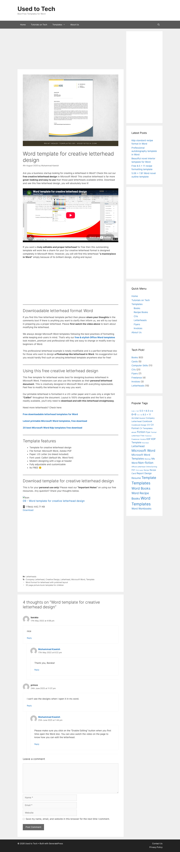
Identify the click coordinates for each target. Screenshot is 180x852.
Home (23, 24)
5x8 (151, 411)
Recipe (146, 470)
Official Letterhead (138, 467)
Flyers (137, 324)
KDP (148, 439)
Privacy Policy (155, 847)
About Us (74, 24)
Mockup (148, 459)
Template (90, 579)
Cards (135, 361)
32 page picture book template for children (45, 585)
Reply (29, 638)
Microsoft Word (78, 579)
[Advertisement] (71, 49)
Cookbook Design (139, 425)
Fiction (141, 432)
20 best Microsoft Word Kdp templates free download (52, 427)
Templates (57, 24)
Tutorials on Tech (39, 24)
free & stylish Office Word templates (95, 337)
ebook (134, 432)
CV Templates (146, 428)
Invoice (143, 439)
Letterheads (31, 576)
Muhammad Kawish (49, 649)
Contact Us (157, 843)
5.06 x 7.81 (135, 411)
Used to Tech (36, 8)
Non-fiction (145, 462)
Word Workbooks (141, 508)
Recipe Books (141, 312)
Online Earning (151, 467)
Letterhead (65, 579)
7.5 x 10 (139, 415)
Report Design (144, 473)
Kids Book (145, 443)
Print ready (139, 470)
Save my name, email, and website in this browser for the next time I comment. (68, 819)
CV (148, 425)
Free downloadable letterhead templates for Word (50, 414)
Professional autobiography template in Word (144, 151)
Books (137, 308)
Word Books (141, 488)
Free (142, 436)
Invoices (138, 328)
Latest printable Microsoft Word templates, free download (55, 421)
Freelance (137, 377)
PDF (133, 470)
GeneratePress (56, 843)
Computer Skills (140, 365)
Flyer (148, 432)
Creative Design (53, 579)
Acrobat (135, 418)
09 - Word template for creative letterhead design (54, 500)
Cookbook (147, 421)
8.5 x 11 (147, 414)
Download (28, 510)
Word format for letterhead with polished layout (47, 582)
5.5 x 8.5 (144, 410)
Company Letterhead (35, 579)
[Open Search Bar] (158, 25)
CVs (136, 316)
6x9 (134, 414)
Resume (136, 477)
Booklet (142, 418)
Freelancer (136, 439)
